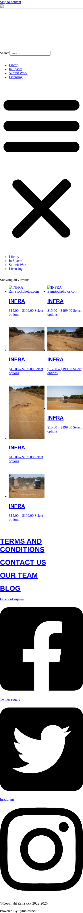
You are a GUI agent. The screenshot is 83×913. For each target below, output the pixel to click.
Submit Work (18, 73)
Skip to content (10, 2)
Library (14, 65)
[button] (41, 167)
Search (5, 53)
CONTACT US (23, 562)
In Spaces (15, 69)
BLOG (10, 588)
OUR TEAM (19, 575)
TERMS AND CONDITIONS (22, 545)
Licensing (16, 77)
